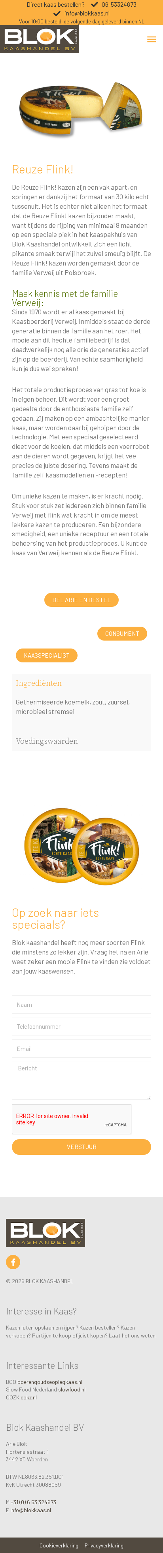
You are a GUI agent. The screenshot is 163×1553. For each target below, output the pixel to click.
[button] (81, 600)
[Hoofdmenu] (151, 39)
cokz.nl (29, 1397)
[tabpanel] (81, 712)
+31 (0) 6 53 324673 (33, 1502)
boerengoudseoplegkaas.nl (49, 1381)
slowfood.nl (71, 1389)
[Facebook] (13, 1262)
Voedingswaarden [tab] (47, 742)
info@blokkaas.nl (30, 1510)
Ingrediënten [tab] (39, 684)
